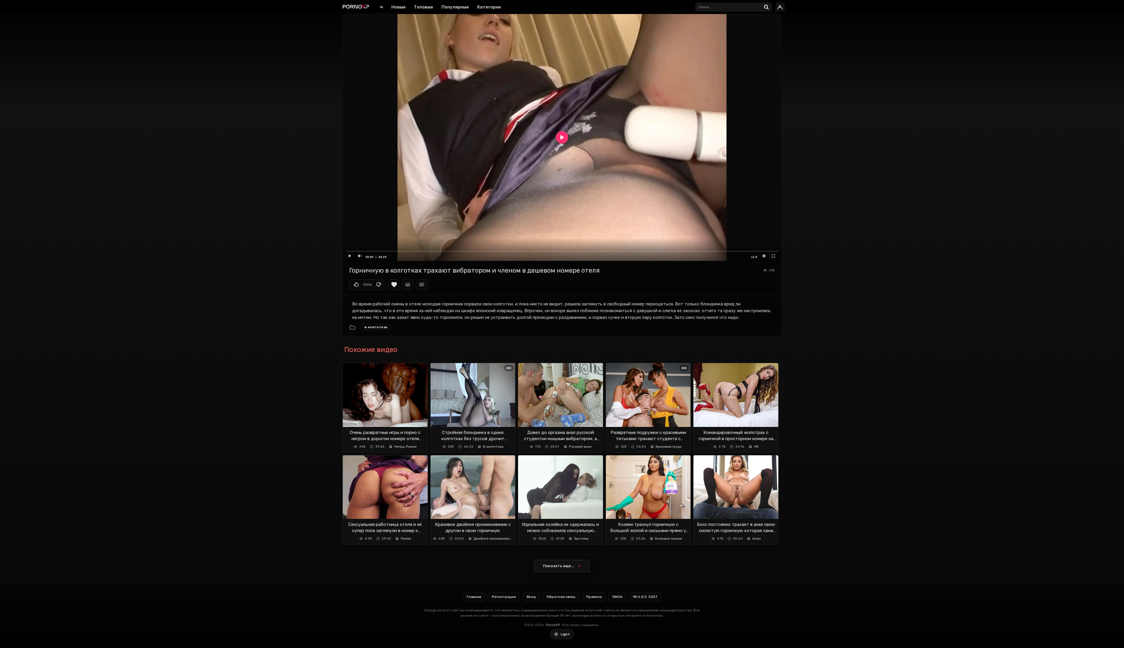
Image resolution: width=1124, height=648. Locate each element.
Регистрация (504, 597)
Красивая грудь (669, 447)
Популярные (455, 7)
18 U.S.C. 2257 (645, 597)
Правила (594, 597)
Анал (756, 539)
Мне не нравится (378, 285)
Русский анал (580, 447)
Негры (399, 447)
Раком (411, 447)
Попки (406, 539)
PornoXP (553, 625)
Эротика (581, 539)
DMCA (617, 597)
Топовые (423, 7)
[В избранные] (393, 285)
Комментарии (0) (422, 284)
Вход (531, 597)
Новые (398, 7)
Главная (381, 6)
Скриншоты (408, 284)
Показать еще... (558, 566)
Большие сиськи (668, 539)
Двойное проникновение (493, 539)
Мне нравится (356, 285)
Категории (489, 7)
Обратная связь (560, 597)
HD (756, 447)
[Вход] (780, 7)
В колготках (376, 327)
